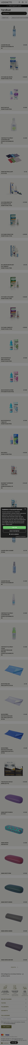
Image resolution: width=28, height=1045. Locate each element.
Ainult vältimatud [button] (14, 531)
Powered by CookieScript (21, 536)
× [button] (25, 509)
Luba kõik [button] (14, 527)
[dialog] (14, 522)
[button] (14, 534)
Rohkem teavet (9, 524)
